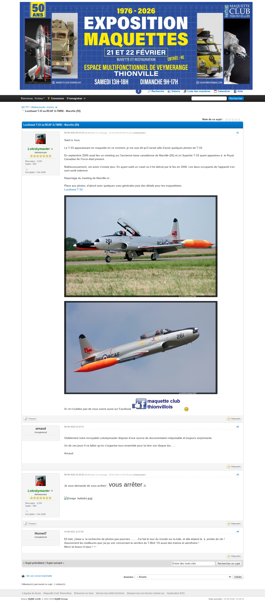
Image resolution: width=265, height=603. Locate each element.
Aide (240, 91)
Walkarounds (38, 107)
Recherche (158, 91)
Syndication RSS (176, 593)
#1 (237, 133)
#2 (237, 427)
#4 (237, 531)
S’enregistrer (74, 98)
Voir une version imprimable (39, 576)
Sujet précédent (34, 562)
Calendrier (224, 91)
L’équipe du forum (31, 593)
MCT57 (25, 107)
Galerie (175, 91)
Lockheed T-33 (73, 189)
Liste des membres (198, 91)
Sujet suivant (54, 562)
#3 (237, 474)
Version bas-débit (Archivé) (110, 593)
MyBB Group (61, 599)
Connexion (57, 98)
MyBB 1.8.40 (34, 599)
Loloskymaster (138, 133)
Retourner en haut (83, 593)
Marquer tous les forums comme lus (145, 593)
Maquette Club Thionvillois (57, 593)
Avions (50, 107)
